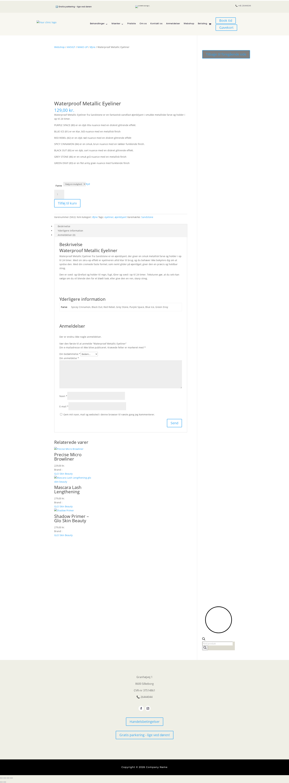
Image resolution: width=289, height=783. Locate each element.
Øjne (92, 47)
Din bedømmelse (69, 354)
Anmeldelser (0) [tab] (66, 235)
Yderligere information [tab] (70, 230)
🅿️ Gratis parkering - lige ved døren (74, 6)
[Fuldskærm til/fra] (4, 777)
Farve (59, 185)
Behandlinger (97, 23)
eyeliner (109, 217)
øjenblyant (121, 217)
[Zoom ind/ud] (1, 777)
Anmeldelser (173, 23)
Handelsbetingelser (145, 721)
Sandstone (147, 217)
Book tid (225, 20)
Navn (63, 396)
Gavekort (226, 27)
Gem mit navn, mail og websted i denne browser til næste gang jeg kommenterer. (109, 414)
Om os (143, 23)
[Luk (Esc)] (11, 777)
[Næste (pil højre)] (4, 781)
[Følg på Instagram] (148, 708)
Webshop (189, 23)
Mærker (116, 23)
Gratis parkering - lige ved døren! (144, 735)
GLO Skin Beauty (63, 473)
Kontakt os (156, 23)
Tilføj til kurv (67, 203)
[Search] (205, 648)
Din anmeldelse (69, 358)
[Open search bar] (203, 639)
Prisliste (131, 23)
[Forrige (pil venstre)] (1, 781)
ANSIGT (71, 47)
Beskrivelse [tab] (64, 226)
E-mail (63, 406)
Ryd (88, 184)
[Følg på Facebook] (141, 708)
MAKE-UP (82, 47)
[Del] (8, 777)
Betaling (202, 23)
